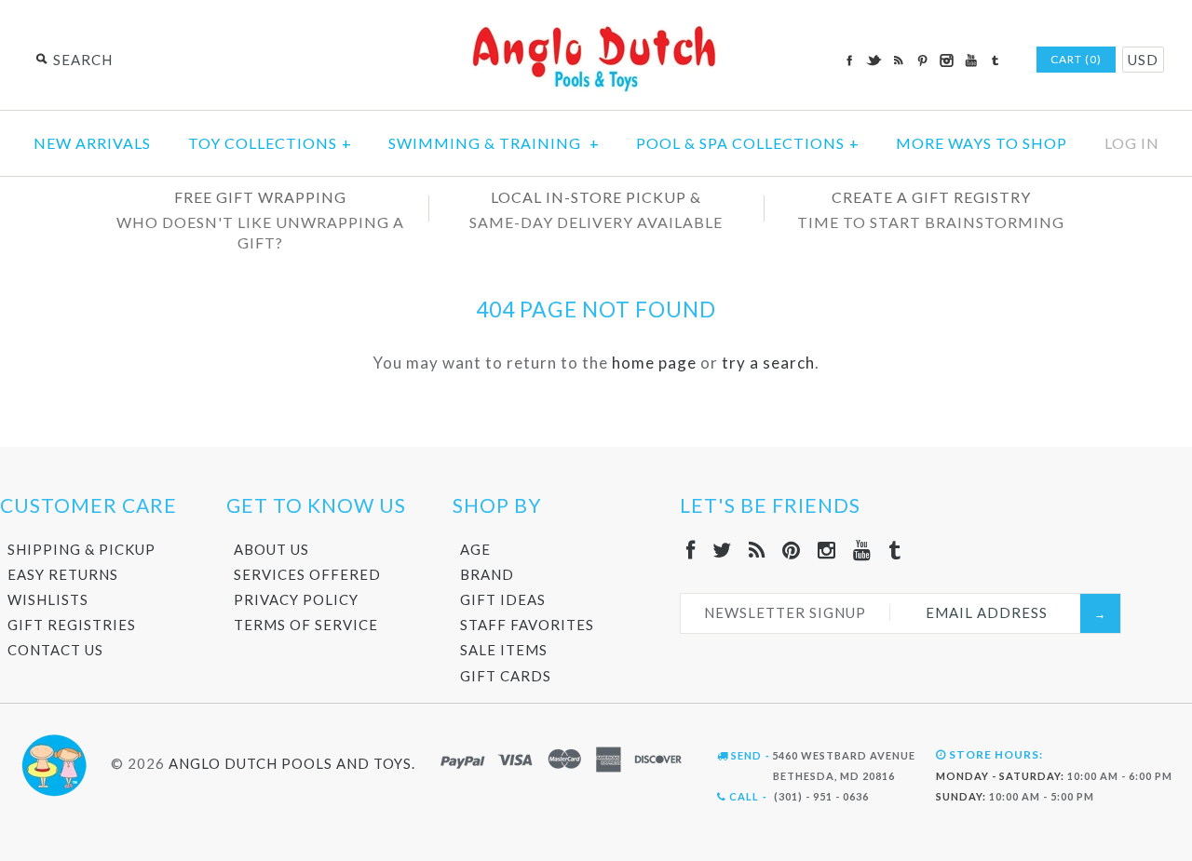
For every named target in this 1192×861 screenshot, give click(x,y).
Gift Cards (505, 675)
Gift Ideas (503, 599)
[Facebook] (691, 549)
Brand (487, 574)
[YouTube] (862, 549)
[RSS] (757, 549)
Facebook (849, 60)
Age (475, 549)
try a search (768, 362)
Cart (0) (1076, 59)
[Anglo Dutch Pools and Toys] (596, 29)
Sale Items (504, 649)
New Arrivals (92, 143)
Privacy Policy (296, 599)
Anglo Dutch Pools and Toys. (292, 763)
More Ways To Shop (981, 143)
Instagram (946, 60)
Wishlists (47, 599)
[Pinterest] (791, 549)
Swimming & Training (494, 143)
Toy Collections (270, 143)
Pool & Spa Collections (748, 143)
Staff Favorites (527, 624)
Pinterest (922, 60)
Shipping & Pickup (81, 549)
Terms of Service (306, 624)
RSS (897, 60)
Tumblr (994, 60)
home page (654, 362)
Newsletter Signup (785, 612)
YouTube (970, 60)
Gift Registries (71, 624)
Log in (1131, 143)
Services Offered (307, 574)
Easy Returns (62, 574)
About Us (271, 549)
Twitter (873, 60)
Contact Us (55, 649)
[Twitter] (722, 549)
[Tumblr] (894, 549)
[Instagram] (827, 549)
